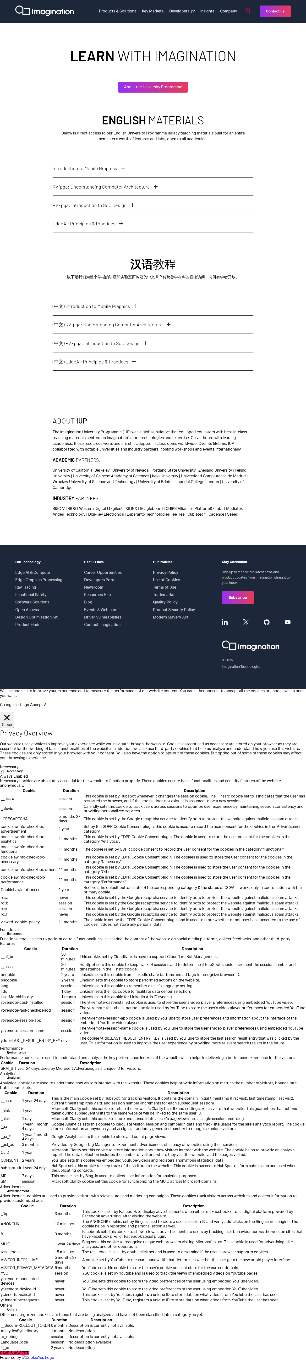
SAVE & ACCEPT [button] (14, 1353)
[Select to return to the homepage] (44, 11)
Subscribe (238, 598)
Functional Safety (31, 595)
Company (228, 11)
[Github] (267, 622)
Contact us (275, 11)
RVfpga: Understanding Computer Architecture (101, 187)
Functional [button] (9, 930)
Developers (179, 11)
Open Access (27, 610)
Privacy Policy (165, 572)
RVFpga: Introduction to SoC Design (90, 205)
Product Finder (28, 625)
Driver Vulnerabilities (102, 617)
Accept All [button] (39, 705)
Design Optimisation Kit (36, 617)
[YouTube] (288, 622)
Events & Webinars (100, 610)
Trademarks (163, 595)
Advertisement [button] (13, 1187)
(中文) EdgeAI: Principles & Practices (90, 361)
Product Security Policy (174, 610)
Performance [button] (11, 1048)
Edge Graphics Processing (38, 580)
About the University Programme (153, 87)
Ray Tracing (25, 587)
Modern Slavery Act (170, 617)
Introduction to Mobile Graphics (85, 168)
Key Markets (153, 11)
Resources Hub (97, 595)
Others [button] (6, 1305)
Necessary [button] (9, 767)
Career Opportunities (103, 572)
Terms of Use (164, 587)
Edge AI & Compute (32, 572)
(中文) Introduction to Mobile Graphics (91, 306)
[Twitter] (246, 622)
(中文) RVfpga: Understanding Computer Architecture (108, 324)
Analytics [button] (8, 1074)
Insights (207, 11)
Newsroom (93, 587)
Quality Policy (165, 602)
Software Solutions (32, 602)
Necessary (15, 771)
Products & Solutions (117, 11)
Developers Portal (100, 580)
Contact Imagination (102, 625)
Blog (88, 602)
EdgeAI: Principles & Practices (84, 223)
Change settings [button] (14, 705)
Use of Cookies (166, 580)
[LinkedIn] (225, 622)
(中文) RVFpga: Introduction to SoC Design (96, 343)
